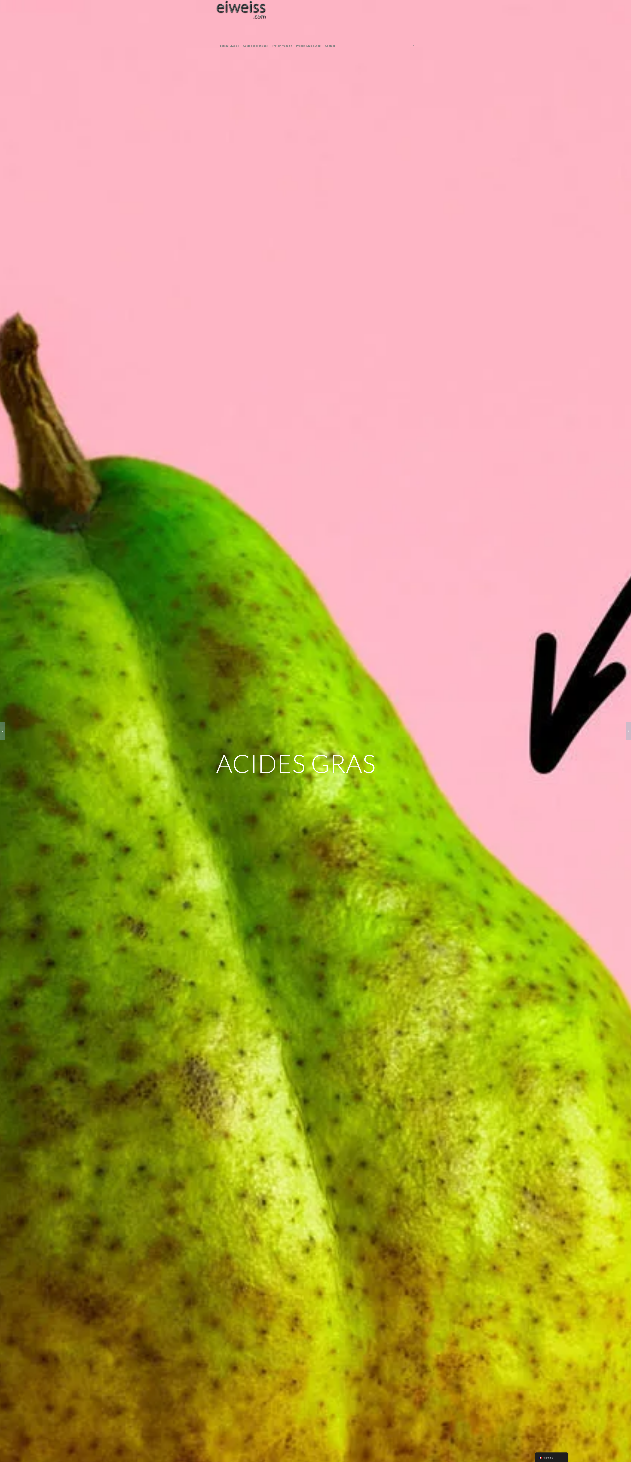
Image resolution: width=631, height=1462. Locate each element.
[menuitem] (228, 46)
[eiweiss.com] (241, 20)
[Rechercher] (413, 46)
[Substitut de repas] (628, 731)
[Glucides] (2, 731)
